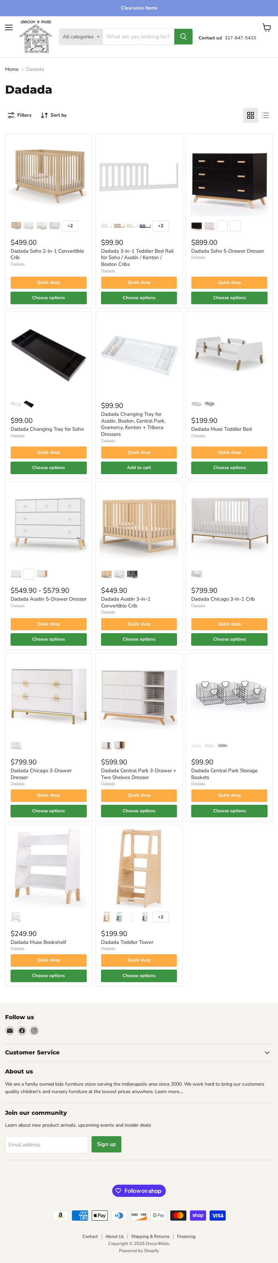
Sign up (106, 1144)
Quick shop (48, 282)
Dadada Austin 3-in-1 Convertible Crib (126, 602)
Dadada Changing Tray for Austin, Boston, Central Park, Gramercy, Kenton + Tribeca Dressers (133, 424)
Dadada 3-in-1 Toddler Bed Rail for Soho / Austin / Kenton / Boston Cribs (137, 258)
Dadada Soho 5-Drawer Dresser (227, 251)
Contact (90, 1236)
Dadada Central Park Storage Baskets (224, 774)
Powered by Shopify (139, 1251)
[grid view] (250, 115)
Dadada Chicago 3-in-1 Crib (223, 599)
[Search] (183, 36)
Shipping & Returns (150, 1236)
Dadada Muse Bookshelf (38, 942)
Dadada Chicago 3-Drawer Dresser (41, 774)
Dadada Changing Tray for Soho (47, 429)
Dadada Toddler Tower (127, 942)
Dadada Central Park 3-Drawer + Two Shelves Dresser (138, 774)
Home (12, 69)
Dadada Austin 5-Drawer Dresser (48, 599)
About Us (114, 1236)
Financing (186, 1236)
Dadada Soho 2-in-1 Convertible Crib (47, 254)
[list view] (265, 115)
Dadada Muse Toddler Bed (221, 429)
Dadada (17, 264)
